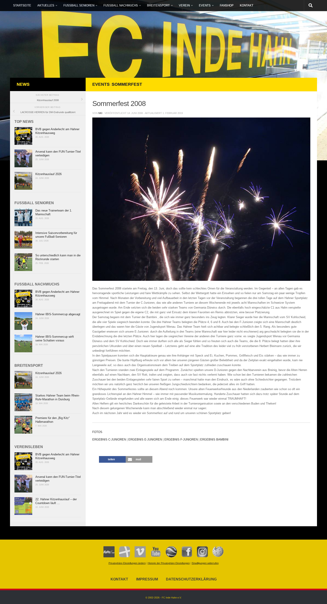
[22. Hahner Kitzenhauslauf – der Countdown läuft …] (23, 506)
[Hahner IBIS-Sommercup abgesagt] (23, 321)
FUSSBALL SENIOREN (78, 5)
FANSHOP (227, 5)
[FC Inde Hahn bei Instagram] (200, 556)
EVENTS (205, 5)
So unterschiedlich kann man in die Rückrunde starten (58, 257)
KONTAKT (246, 5)
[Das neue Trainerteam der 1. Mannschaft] (23, 217)
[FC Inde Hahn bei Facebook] (184, 556)
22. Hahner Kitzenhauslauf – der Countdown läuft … (56, 501)
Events (101, 84)
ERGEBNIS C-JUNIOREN (109, 439)
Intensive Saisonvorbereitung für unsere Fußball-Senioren (56, 234)
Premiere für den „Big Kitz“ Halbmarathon (52, 419)
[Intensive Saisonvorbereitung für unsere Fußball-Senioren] (23, 240)
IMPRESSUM (147, 579)
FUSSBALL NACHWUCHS (120, 5)
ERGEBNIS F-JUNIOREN (181, 439)
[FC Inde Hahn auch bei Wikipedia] (216, 556)
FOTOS (97, 432)
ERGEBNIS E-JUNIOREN (145, 439)
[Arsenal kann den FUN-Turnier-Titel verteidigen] (23, 158)
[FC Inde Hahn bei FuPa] (109, 556)
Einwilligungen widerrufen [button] (205, 563)
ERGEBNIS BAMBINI (214, 439)
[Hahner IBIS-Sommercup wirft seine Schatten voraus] (23, 343)
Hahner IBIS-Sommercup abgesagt (57, 314)
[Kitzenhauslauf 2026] (23, 181)
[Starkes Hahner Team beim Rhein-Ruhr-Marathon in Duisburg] (23, 402)
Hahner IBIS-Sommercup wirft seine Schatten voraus (54, 338)
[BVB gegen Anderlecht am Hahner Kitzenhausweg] (23, 136)
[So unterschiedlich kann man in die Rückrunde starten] (23, 262)
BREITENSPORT (158, 5)
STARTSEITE (22, 5)
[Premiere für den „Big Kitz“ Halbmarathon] (23, 425)
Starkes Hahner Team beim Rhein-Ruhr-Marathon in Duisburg (57, 397)
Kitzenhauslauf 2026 (48, 174)
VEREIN (184, 5)
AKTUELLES (45, 5)
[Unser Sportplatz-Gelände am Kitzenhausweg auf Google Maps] (169, 556)
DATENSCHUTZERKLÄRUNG (191, 579)
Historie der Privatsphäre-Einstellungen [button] (169, 563)
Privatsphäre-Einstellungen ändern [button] (127, 563)
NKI (100, 113)
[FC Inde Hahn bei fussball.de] (122, 556)
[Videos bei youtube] (153, 556)
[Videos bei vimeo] (138, 556)
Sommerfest (127, 84)
